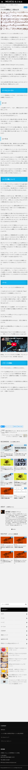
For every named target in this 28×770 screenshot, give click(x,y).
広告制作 (3, 630)
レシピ (2, 622)
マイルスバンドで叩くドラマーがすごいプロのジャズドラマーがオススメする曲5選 (18, 681)
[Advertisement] (14, 407)
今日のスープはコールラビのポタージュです (18, 654)
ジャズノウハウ (9, 426)
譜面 (16, 426)
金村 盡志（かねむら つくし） (13, 511)
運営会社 (3, 729)
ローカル (3, 626)
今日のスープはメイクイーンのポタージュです (18, 659)
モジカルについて (5, 737)
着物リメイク (4, 635)
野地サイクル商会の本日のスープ (10, 643)
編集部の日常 (4, 639)
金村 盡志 (21, 426)
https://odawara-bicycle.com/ (9, 762)
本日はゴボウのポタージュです (17, 665)
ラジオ (2, 618)
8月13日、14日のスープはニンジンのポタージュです (17, 670)
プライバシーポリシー (6, 741)
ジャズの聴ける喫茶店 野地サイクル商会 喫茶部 (12, 733)
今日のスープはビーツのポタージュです (18, 649)
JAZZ (3, 426)
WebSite (14, 529)
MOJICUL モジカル (14, 1)
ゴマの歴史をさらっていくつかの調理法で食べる (18, 675)
